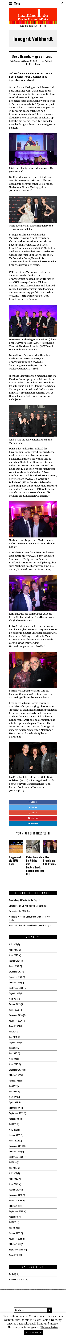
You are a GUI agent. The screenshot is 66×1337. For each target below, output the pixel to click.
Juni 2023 (13, 1053)
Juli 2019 (12, 1222)
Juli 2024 (12, 1031)
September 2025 (16, 987)
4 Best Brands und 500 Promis (49, 860)
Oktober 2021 (15, 1107)
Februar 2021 (14, 1135)
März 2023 (13, 1064)
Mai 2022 (13, 1096)
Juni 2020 (13, 1167)
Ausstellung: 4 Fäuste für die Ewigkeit (25, 900)
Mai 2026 (13, 944)
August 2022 (14, 1080)
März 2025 (13, 998)
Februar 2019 (14, 1233)
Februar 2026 (15, 960)
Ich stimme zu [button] (33, 1332)
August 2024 (14, 1026)
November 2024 (15, 1020)
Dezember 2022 (16, 1069)
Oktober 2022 (15, 1075)
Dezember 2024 (16, 1015)
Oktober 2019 (15, 1205)
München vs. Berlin (16, 1279)
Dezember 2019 (15, 1195)
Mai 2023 (13, 1058)
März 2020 (13, 1184)
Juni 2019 (13, 1227)
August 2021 (14, 1118)
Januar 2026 (14, 966)
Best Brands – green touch (33, 56)
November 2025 (15, 977)
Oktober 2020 (15, 1151)
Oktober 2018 (15, 1244)
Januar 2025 (14, 1009)
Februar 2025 (15, 1004)
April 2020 (13, 1178)
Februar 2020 (15, 1189)
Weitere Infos (49, 1327)
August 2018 (14, 1255)
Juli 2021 (12, 1124)
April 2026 (13, 949)
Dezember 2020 (16, 1146)
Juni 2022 (13, 1091)
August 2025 (14, 993)
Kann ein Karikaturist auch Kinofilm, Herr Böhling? (30, 925)
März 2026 (13, 955)
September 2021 (16, 1113)
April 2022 (13, 1102)
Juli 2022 (12, 1086)
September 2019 (16, 1211)
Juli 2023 (12, 1047)
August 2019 (14, 1216)
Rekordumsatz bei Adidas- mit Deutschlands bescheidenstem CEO (35, 865)
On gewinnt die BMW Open (15, 860)
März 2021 (13, 1129)
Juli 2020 (12, 1162)
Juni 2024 (13, 1037)
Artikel (48, 61)
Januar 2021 (14, 1140)
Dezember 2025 (16, 971)
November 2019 (15, 1200)
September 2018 (16, 1249)
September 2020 (16, 1156)
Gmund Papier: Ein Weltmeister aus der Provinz (28, 905)
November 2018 (15, 1238)
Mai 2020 (13, 1173)
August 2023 (14, 1042)
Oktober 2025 (15, 982)
